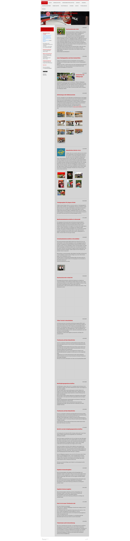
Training (50, 40)
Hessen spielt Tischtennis (77, 106)
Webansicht (86, 539)
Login (87, 538)
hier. (80, 105)
